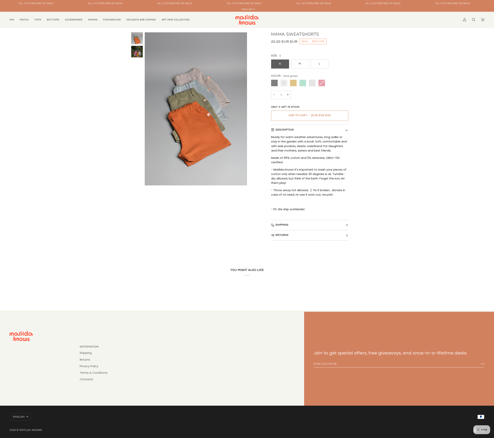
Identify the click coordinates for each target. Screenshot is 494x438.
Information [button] (89, 347)
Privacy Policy (89, 366)
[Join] (479, 364)
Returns (282, 235)
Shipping (282, 225)
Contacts (86, 379)
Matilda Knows (30, 430)
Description (285, 130)
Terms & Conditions (93, 373)
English (247, 9)
